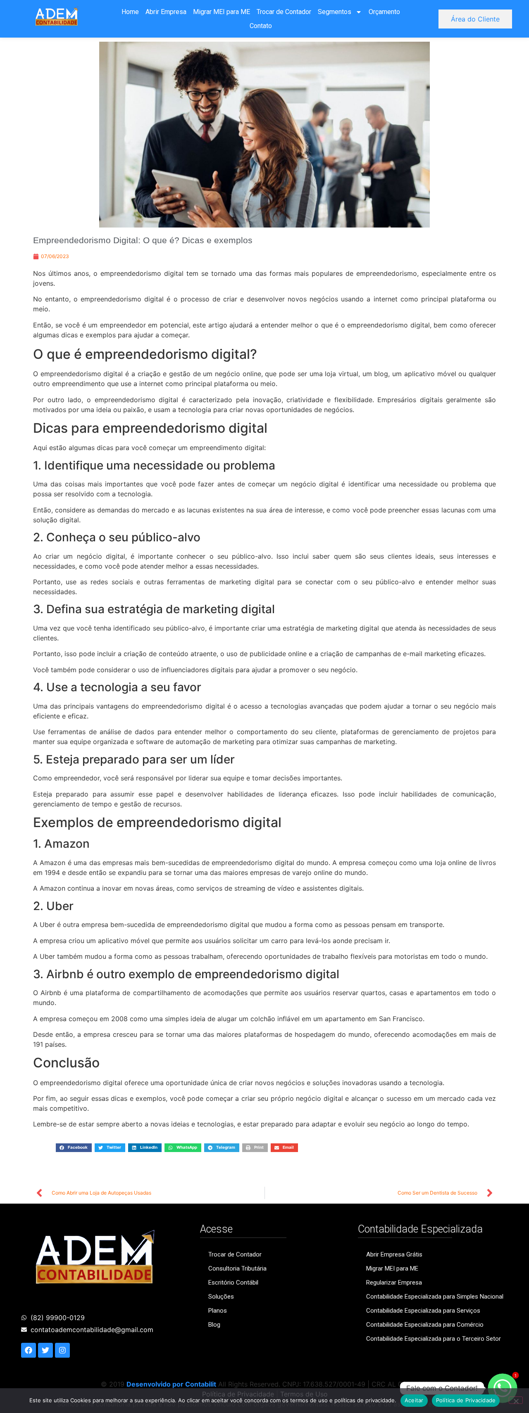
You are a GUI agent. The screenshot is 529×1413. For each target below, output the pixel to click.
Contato (261, 26)
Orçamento (384, 12)
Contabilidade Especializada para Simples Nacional (434, 1296)
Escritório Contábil (233, 1282)
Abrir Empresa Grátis (394, 1254)
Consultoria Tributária (237, 1268)
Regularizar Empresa (394, 1282)
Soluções (221, 1296)
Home (130, 12)
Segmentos (334, 12)
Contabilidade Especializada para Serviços (423, 1310)
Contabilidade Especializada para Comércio (425, 1324)
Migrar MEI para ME (221, 12)
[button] (74, 1147)
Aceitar (414, 1400)
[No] (516, 1400)
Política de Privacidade (466, 1400)
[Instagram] (62, 1350)
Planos (217, 1310)
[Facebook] (28, 1350)
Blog (214, 1324)
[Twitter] (45, 1350)
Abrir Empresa (165, 12)
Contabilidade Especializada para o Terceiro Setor (433, 1338)
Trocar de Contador (284, 12)
